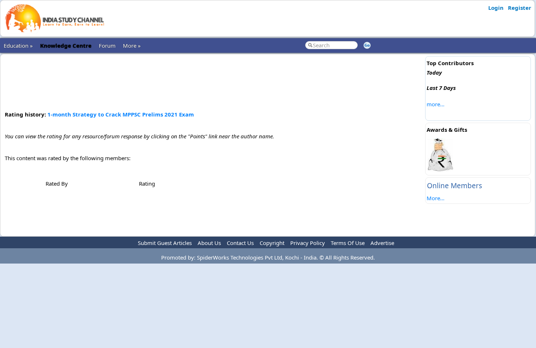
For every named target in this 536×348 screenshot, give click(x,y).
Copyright (272, 242)
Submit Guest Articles (165, 242)
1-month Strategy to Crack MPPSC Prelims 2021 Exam (120, 114)
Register (519, 7)
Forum (107, 45)
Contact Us (240, 242)
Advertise (382, 242)
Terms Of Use (348, 242)
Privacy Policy (307, 242)
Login (496, 7)
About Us (209, 242)
